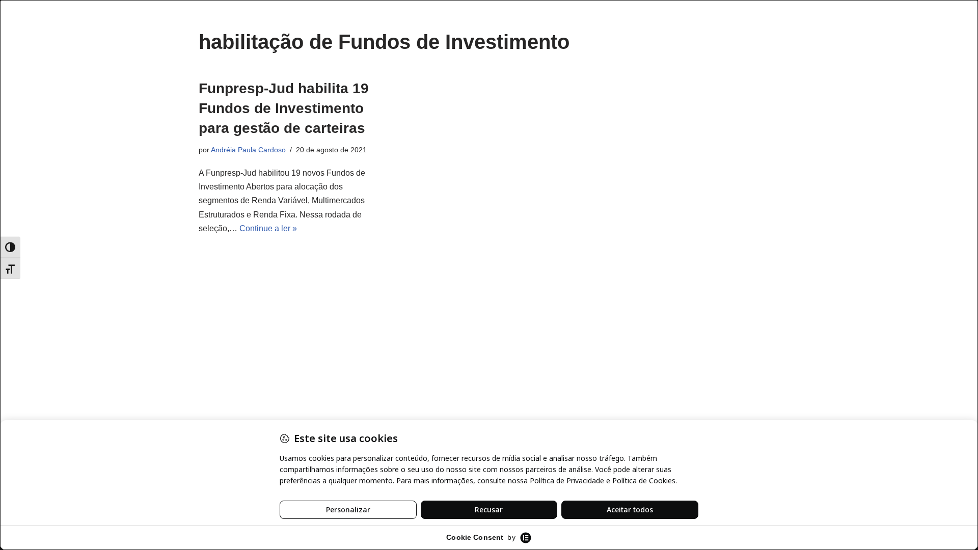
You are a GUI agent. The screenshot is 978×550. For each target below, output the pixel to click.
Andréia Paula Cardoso (248, 150)
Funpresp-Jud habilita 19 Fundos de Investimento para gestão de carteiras (284, 108)
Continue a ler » (268, 228)
